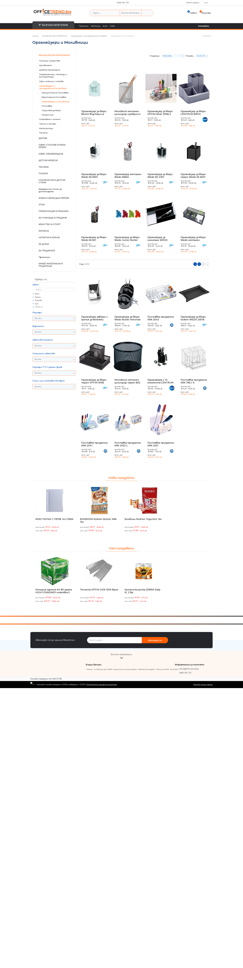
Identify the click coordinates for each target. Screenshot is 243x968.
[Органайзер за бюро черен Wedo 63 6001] (194, 151)
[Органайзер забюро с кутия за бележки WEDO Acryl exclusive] (94, 293)
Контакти (203, 26)
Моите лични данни (203, 684)
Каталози (95, 26)
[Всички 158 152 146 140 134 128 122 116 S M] (54, 373)
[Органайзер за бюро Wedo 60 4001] (161, 151)
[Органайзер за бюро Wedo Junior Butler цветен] (128, 214)
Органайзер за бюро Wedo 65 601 (93, 238)
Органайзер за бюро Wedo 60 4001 (160, 175)
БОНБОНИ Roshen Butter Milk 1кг (98, 520)
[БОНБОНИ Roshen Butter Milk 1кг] (99, 500)
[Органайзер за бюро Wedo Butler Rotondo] (128, 293)
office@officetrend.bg (189, 669)
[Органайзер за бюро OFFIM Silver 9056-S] (161, 88)
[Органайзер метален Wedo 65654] (128, 151)
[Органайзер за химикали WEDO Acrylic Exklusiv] (161, 214)
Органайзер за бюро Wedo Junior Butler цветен (127, 238)
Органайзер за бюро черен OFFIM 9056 (93, 381)
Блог (105, 26)
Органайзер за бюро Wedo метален (193, 238)
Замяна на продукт (146, 669)
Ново (112, 26)
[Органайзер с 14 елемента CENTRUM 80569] (161, 356)
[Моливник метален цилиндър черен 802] (128, 356)
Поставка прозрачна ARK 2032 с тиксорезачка (127, 444)
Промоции (83, 26)
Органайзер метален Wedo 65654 (127, 175)
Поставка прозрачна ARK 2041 (94, 444)
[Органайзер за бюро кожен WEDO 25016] (194, 293)
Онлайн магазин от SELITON (46, 679)
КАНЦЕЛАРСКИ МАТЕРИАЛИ (54, 36)
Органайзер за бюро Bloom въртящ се (93, 113)
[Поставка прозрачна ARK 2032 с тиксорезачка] (128, 420)
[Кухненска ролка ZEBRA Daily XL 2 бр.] (144, 571)
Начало (35, 36)
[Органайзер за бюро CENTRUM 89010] (194, 88)
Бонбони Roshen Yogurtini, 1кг (143, 519)
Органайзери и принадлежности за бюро (89, 36)
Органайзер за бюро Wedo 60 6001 (93, 175)
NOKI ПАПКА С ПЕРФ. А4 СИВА (54, 519)
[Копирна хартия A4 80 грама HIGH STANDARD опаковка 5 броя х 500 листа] (55, 571)
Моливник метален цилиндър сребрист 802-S (127, 113)
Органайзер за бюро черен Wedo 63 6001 (193, 175)
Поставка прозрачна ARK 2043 (160, 318)
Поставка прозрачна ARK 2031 (160, 444)
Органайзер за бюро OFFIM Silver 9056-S (160, 113)
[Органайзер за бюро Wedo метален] (194, 214)
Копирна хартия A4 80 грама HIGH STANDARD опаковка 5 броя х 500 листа (53, 592)
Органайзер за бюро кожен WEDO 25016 (193, 318)
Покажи (189, 56)
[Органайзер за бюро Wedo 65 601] (94, 214)
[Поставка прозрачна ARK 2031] (161, 420)
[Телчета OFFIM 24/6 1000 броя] (99, 571)
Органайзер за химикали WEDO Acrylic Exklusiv (157, 238)
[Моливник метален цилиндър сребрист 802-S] (128, 88)
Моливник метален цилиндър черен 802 (127, 381)
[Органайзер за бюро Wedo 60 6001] (94, 151)
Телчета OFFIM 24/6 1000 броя (99, 589)
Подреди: (155, 56)
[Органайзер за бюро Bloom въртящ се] (94, 88)
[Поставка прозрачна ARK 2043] (161, 293)
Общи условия (162, 669)
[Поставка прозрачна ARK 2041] (94, 420)
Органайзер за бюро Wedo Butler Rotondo (127, 318)
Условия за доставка (103, 669)
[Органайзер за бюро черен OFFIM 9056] (94, 356)
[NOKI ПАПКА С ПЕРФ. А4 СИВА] (54, 500)
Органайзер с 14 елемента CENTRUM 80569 (160, 381)
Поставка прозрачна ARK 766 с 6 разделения (194, 381)
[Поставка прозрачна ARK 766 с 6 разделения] (194, 356)
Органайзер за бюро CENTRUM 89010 (193, 113)
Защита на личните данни (125, 669)
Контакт (174, 669)
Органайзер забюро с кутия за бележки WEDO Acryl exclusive (94, 318)
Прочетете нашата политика (101, 684)
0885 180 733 (123, 3)
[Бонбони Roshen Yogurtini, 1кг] (144, 500)
